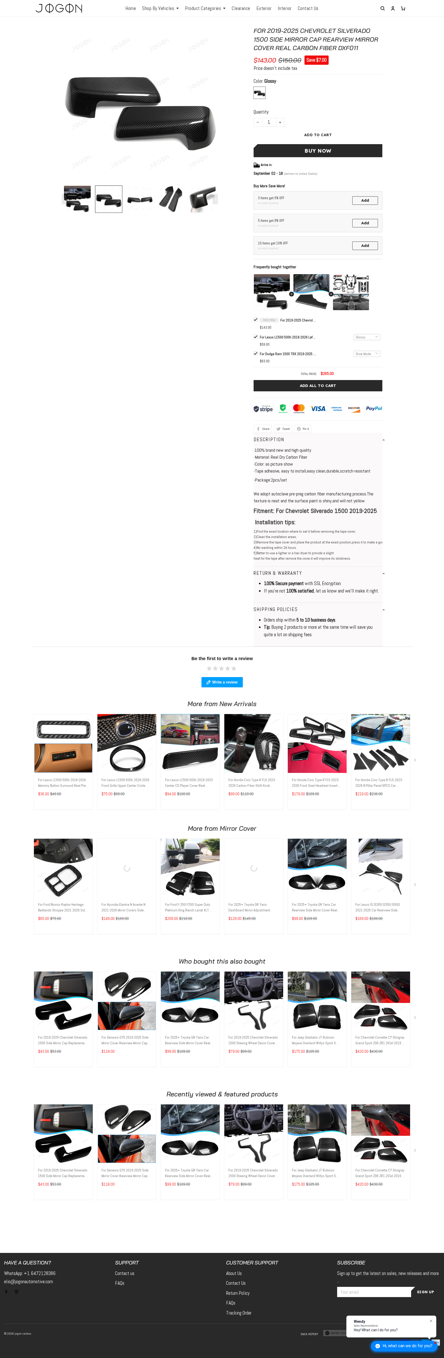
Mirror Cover (238, 828)
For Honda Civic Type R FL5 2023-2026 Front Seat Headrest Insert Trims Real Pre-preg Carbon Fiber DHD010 (315, 783)
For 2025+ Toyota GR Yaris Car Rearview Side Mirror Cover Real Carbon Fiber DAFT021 (314, 907)
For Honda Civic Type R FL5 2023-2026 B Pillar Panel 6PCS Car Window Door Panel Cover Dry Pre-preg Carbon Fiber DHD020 (379, 783)
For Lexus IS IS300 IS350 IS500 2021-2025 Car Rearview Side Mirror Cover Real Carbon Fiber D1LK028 (377, 907)
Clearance (241, 8)
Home (130, 8)
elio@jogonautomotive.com (28, 1281)
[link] (19, 1339)
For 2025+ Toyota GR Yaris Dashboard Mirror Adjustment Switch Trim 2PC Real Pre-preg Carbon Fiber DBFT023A (250, 907)
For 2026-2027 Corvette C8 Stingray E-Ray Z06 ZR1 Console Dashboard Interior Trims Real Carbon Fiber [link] (60, 1341)
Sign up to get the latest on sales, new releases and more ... (388, 1277)
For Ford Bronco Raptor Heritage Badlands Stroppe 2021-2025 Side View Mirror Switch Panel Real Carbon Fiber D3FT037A (62, 907)
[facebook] (7, 1292)
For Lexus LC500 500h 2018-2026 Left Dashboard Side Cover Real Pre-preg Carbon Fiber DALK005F (288, 337)
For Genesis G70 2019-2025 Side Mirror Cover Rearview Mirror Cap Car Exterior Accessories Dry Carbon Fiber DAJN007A (125, 1040)
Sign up (425, 1292)
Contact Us (308, 8)
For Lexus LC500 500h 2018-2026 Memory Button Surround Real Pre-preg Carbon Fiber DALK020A (62, 783)
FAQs (119, 1283)
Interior (285, 8)
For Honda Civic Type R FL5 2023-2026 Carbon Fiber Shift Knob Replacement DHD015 (252, 783)
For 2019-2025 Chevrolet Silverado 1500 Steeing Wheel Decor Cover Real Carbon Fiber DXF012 (253, 1040)
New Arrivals (237, 704)
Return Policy (237, 1293)
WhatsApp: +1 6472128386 (29, 1273)
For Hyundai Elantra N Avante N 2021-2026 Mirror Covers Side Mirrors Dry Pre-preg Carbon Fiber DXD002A (125, 907)
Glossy (270, 81)
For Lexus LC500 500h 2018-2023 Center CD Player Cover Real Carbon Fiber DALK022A (189, 783)
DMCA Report (309, 1334)
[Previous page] (64, 199)
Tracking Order (239, 1313)
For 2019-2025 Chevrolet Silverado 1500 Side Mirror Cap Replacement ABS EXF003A (62, 1040)
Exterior (264, 8)
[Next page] (215, 199)
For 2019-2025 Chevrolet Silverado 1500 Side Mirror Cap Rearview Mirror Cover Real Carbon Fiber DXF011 (298, 320)
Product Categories (203, 8)
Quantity (261, 112)
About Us (234, 1273)
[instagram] (18, 1292)
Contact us (124, 1273)
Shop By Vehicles (158, 8)
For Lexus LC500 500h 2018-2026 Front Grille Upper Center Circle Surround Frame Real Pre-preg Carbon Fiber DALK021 (125, 783)
